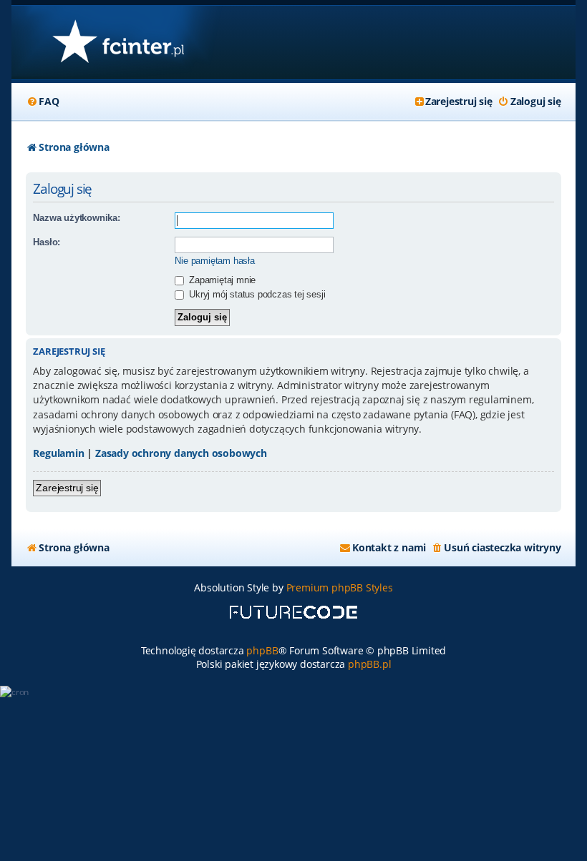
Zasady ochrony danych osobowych (181, 453)
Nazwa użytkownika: (76, 217)
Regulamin (58, 453)
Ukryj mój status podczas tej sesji (255, 294)
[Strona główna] (117, 42)
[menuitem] (42, 101)
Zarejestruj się (67, 487)
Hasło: (46, 242)
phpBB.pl (369, 664)
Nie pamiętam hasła (214, 260)
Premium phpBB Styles (339, 587)
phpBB (262, 650)
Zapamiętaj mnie (221, 280)
